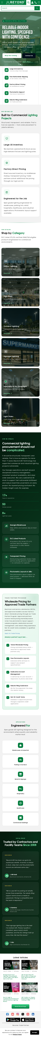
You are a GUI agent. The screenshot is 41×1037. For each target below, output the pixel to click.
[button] (2, 4)
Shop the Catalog (12, 55)
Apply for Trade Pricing (12, 633)
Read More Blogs (20, 1006)
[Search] (37, 8)
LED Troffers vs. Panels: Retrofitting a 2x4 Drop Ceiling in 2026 (28, 999)
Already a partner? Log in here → (16, 637)
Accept (34, 1032)
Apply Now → (28, 62)
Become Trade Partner (21, 1025)
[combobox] (17, 8)
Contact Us (29, 55)
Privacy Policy (17, 1034)
